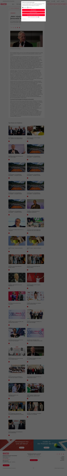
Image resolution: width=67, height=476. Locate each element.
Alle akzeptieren (33, 9)
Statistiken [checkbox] (30, 7)
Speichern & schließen (33, 12)
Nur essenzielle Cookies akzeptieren (33, 15)
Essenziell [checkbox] (25, 7)
